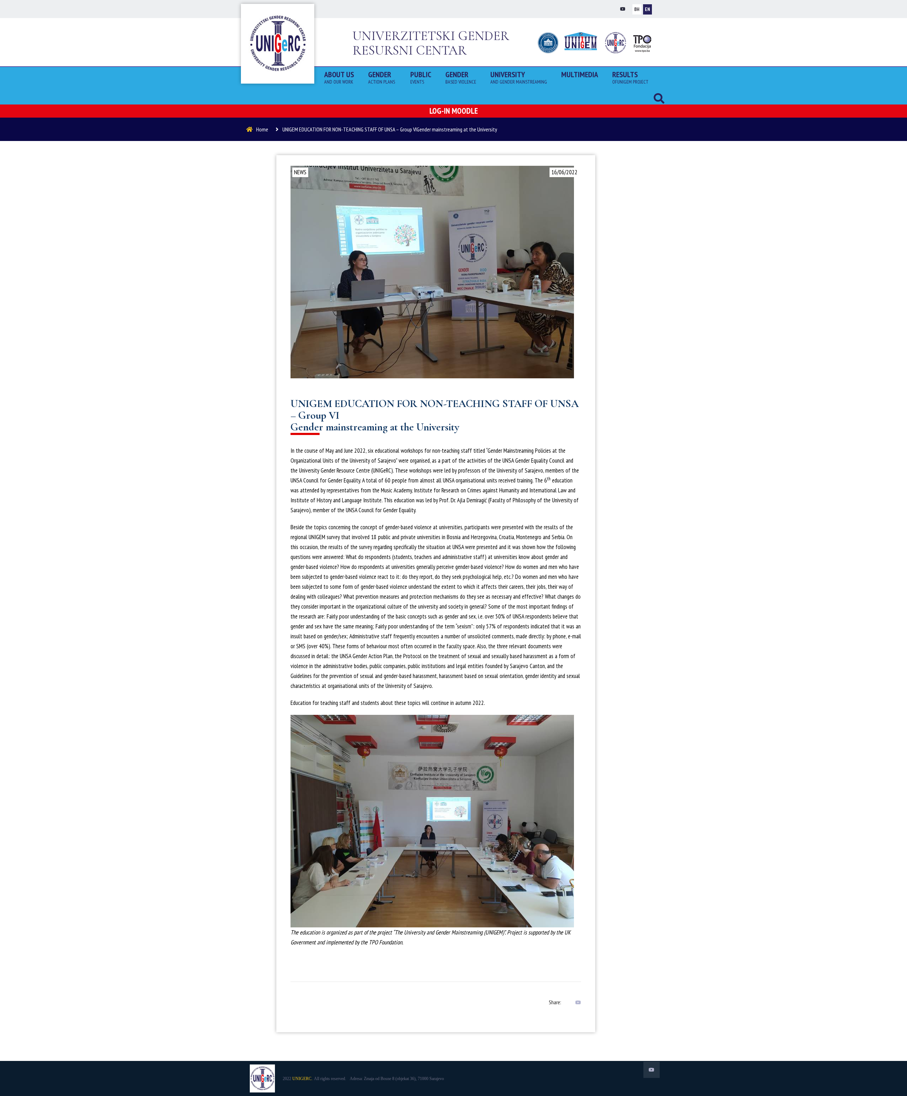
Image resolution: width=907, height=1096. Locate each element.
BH (637, 9)
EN (647, 9)
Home (262, 129)
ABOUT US (339, 76)
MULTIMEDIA (579, 74)
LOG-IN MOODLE (453, 111)
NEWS (300, 172)
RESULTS (630, 76)
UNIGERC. (302, 1078)
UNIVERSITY (518, 76)
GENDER (382, 76)
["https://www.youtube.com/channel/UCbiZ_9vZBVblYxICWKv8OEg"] (622, 9)
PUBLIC (420, 76)
